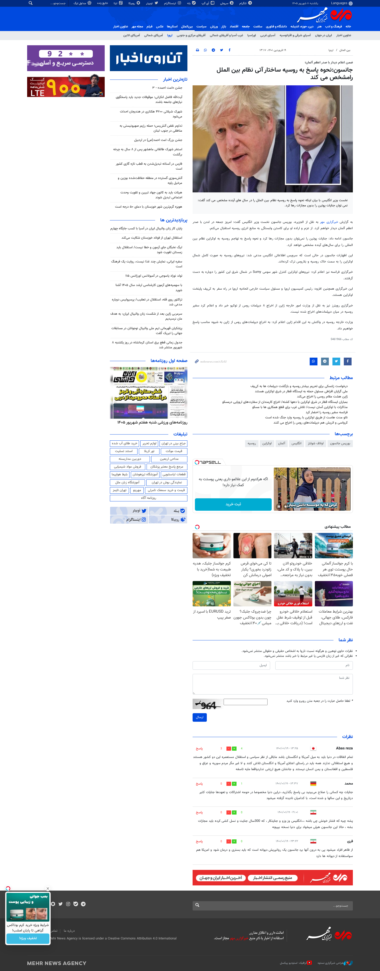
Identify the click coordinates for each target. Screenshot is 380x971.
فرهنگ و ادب (333, 26)
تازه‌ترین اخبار (175, 79)
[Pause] (279, 506)
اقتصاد (234, 26)
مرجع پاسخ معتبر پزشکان (166, 466)
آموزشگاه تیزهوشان (145, 474)
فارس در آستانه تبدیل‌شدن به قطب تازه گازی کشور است (149, 166)
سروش (224, 3)
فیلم (150, 26)
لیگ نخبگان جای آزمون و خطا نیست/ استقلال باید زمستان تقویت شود (149, 250)
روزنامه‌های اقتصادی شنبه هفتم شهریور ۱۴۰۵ (150, 422)
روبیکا (132, 3)
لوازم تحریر (149, 443)
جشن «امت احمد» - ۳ (167, 88)
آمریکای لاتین (131, 35)
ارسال (199, 717)
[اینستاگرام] (68, 904)
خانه (348, 26)
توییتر (150, 3)
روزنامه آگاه (148, 498)
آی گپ (206, 3)
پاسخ (199, 748)
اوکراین (267, 443)
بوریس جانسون (340, 443)
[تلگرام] (83, 904)
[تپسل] (197, 462)
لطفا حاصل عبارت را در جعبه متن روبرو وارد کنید (319, 701)
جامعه (246, 26)
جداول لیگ (80, 3)
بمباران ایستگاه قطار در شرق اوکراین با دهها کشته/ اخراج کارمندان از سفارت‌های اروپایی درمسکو (285, 402)
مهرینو (137, 490)
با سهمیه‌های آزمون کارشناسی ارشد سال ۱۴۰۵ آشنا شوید (149, 288)
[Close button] (47, 888)
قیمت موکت (174, 451)
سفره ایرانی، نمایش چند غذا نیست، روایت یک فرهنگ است (146, 264)
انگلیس (296, 443)
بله (189, 3)
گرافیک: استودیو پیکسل (293, 963)
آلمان (281, 443)
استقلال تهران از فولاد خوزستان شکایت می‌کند (151, 237)
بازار (223, 26)
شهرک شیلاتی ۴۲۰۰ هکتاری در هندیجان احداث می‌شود (151, 114)
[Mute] (286, 506)
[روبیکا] (53, 904)
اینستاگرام (170, 3)
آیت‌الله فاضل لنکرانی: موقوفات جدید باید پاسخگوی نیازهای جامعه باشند (149, 100)
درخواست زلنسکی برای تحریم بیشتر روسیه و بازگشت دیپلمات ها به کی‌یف (299, 386)
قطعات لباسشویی (174, 474)
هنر (319, 26)
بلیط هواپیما (120, 474)
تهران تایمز (119, 490)
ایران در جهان (323, 35)
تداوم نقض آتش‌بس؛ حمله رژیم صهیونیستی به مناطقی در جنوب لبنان (151, 128)
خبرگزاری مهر (330, 222)
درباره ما (69, 931)
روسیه (252, 443)
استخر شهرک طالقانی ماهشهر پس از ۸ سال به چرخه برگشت (147, 152)
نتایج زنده (103, 3)
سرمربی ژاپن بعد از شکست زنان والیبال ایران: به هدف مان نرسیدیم (146, 316)
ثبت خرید (233, 504)
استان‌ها (172, 26)
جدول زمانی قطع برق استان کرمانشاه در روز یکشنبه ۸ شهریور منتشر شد (147, 345)
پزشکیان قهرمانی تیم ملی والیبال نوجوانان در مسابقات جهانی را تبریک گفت (146, 331)
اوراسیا (251, 35)
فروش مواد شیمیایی (127, 466)
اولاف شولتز (316, 443)
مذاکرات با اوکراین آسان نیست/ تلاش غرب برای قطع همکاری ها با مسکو (300, 407)
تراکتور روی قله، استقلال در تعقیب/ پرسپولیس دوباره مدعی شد (147, 302)
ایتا (116, 3)
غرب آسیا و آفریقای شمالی (226, 35)
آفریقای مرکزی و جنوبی (191, 35)
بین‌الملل (187, 26)
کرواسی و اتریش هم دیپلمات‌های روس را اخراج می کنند (310, 422)
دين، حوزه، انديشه (302, 26)
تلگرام (243, 3)
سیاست (201, 26)
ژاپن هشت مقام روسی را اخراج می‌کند (322, 396)
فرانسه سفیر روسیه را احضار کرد (327, 412)
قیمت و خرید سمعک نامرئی (166, 490)
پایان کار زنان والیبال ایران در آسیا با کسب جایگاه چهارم (146, 228)
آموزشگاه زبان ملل (127, 482)
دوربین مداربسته (130, 459)
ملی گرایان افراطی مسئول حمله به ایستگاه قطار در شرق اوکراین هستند (301, 391)
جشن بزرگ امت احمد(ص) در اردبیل (158, 140)
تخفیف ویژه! (28, 939)
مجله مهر (137, 26)
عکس (159, 26)
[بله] (75, 904)
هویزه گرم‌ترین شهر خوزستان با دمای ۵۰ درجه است (148, 206)
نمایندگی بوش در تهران (167, 482)
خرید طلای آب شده (124, 443)
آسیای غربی (267, 35)
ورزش (214, 26)
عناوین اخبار (343, 35)
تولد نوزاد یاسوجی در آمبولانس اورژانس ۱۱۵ (153, 275)
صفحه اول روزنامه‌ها (169, 361)
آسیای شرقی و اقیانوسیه (295, 35)
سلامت (257, 26)
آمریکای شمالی (153, 35)
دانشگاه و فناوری (276, 26)
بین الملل (344, 50)
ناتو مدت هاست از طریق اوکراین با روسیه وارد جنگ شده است (306, 417)
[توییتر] (60, 904)
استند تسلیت (124, 451)
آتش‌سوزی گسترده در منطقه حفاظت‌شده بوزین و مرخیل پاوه (150, 181)
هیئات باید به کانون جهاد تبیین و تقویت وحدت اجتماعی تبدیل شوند (151, 195)
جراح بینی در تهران (174, 443)
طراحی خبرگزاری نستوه (331, 963)
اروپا (169, 35)
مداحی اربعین (169, 459)
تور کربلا (149, 451)
